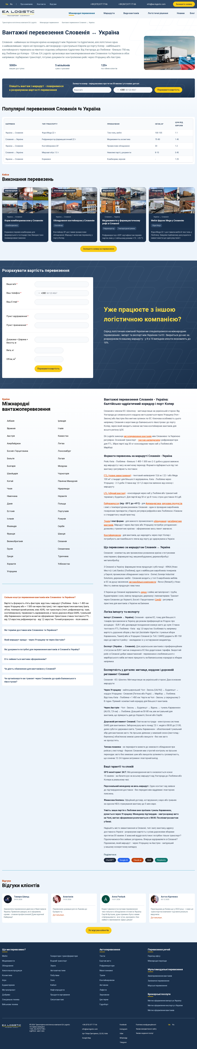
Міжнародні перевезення (49, 23)
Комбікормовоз (12, 225)
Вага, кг (10, 350)
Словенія (62, 541)
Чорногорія (63, 473)
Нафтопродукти (57, 990)
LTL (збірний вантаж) (115, 493)
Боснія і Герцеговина (17, 451)
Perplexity (161, 860)
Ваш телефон (13, 293)
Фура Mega (156, 225)
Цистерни (104, 999)
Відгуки (53, 4)
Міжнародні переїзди (157, 961)
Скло (52, 980)
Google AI (124, 860)
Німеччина (12, 496)
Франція (11, 533)
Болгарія (11, 466)
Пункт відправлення (17, 316)
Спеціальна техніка (10, 999)
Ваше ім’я (11, 284)
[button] (74, 915)
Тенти (102, 956)
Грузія (10, 549)
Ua (7, 4)
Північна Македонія (67, 481)
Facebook (123, 1025)
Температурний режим (126, 228)
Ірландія (62, 421)
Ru (11, 4)
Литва (61, 443)
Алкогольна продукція (12, 970)
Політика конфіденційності (146, 1025)
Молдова (62, 466)
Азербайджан (14, 443)
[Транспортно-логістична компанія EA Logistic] (18, 13)
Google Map (86, 1038)
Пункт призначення (16, 325)
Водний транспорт (58, 961)
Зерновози (104, 995)
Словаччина (64, 549)
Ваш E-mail (12, 302)
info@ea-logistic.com (156, 4)
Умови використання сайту (146, 1029)
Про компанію (27, 4)
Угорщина (12, 571)
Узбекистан (64, 564)
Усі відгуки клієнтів (98, 930)
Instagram (123, 1029)
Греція (10, 556)
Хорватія (11, 564)
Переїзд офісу (154, 956)
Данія (9, 503)
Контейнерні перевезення (64, 191)
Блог (192, 13)
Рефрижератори (107, 966)
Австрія (11, 436)
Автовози (104, 985)
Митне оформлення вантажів (161, 1010)
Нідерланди (63, 488)
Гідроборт (104, 1004)
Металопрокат (8, 990)
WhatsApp (123, 1038)
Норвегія (62, 496)
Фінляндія (11, 526)
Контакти (41, 4)
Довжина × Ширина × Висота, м (17, 341)
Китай (10, 481)
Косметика (7, 975)
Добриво (6, 995)
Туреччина (63, 556)
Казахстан (63, 436)
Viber (121, 1033)
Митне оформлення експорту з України (165, 1005)
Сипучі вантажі (57, 999)
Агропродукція (11, 191)
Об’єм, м (11, 359)
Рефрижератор (108, 228)
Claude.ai (137, 860)
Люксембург (64, 451)
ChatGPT (110, 860)
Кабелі (53, 985)
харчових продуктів (172, 503)
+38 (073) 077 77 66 (89, 1025)
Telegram (123, 1042)
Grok (149, 860)
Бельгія (10, 458)
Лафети (103, 990)
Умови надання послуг (144, 1033)
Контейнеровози (112, 535)
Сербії (158, 599)
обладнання (160, 521)
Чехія (9, 488)
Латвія (61, 458)
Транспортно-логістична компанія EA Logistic (19, 23)
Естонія (10, 511)
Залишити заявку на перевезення (98, 249)
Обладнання (157, 191)
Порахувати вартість (168, 90)
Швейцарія (12, 473)
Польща (62, 503)
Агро (4, 980)
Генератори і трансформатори (64, 956)
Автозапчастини (57, 970)
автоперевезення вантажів (138, 436)
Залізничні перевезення (158, 981)
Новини (181, 13)
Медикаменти (109, 191)
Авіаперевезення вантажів (160, 976)
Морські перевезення (157, 986)
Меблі (4, 956)
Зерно (53, 966)
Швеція (61, 533)
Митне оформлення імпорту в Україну (164, 1001)
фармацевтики (153, 503)
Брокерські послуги (159, 994)
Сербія (61, 526)
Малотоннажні (106, 970)
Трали (107, 521)
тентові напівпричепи (149, 440)
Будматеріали (8, 985)
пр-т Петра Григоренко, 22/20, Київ (95, 1033)
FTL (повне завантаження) (117, 475)
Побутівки (54, 975)
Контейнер (59, 225)
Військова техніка (10, 1004)
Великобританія (15, 541)
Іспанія (10, 518)
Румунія (62, 518)
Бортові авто (105, 961)
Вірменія (11, 428)
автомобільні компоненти (142, 582)
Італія (60, 428)
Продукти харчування (60, 995)
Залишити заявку (184, 4)
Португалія (63, 511)
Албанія (10, 421)
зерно (144, 592)
